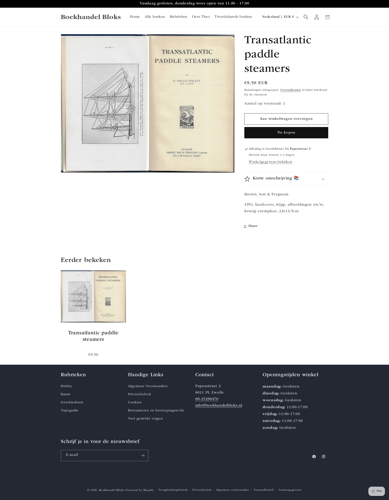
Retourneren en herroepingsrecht (156, 410)
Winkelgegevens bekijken (270, 162)
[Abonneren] (142, 455)
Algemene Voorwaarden (148, 386)
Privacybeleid (139, 394)
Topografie (70, 410)
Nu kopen (286, 133)
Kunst (65, 394)
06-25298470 (206, 399)
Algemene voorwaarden (232, 490)
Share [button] (253, 226)
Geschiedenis (72, 402)
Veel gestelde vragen (145, 419)
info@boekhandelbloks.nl (218, 406)
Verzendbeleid (264, 490)
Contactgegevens (290, 490)
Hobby (66, 386)
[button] (306, 17)
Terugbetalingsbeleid (173, 490)
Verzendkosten (290, 90)
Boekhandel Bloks (111, 490)
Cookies (135, 402)
